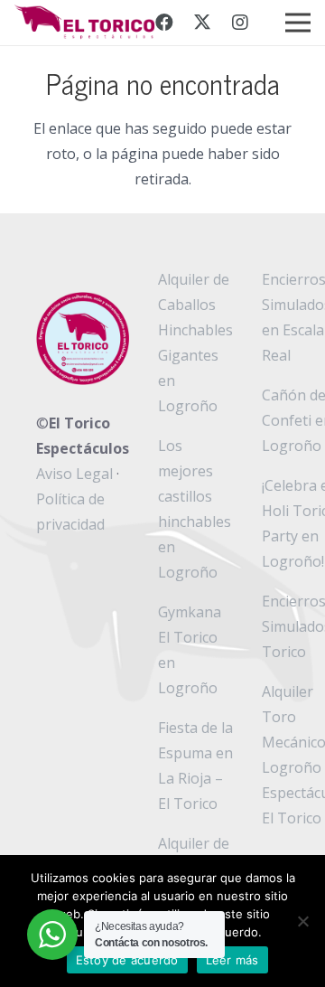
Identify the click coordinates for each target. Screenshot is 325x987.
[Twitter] (202, 23)
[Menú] (298, 22)
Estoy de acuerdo (127, 960)
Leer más (232, 960)
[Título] (240, 23)
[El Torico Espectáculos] (86, 23)
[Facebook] (164, 23)
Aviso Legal (74, 474)
